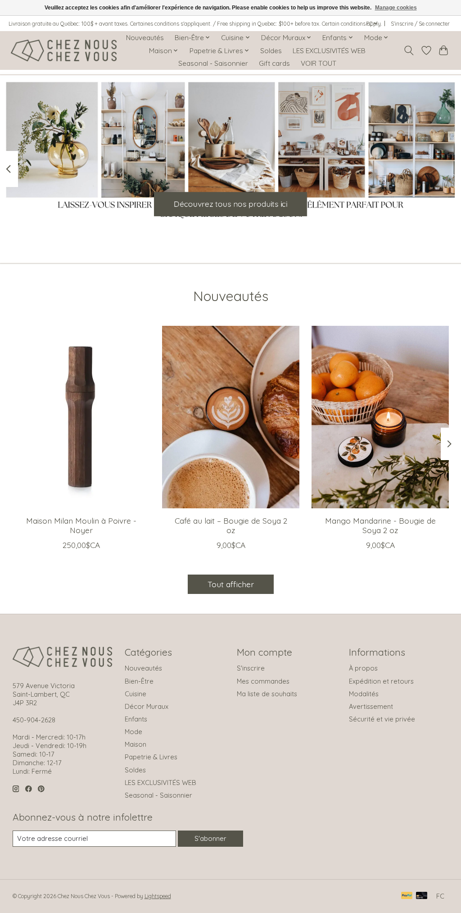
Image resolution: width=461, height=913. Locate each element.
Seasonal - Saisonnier (213, 63)
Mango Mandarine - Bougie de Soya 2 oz (380, 525)
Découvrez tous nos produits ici (230, 204)
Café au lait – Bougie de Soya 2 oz (230, 525)
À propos (363, 668)
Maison (135, 744)
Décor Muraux (146, 706)
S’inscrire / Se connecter (420, 23)
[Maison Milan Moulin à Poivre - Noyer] (81, 417)
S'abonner (210, 838)
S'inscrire (251, 668)
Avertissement (371, 706)
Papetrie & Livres (151, 757)
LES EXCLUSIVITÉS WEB (329, 50)
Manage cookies (396, 8)
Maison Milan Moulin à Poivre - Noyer (81, 525)
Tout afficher (231, 584)
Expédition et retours (381, 681)
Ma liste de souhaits (267, 693)
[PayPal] (407, 896)
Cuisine (135, 693)
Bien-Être (139, 681)
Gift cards (274, 63)
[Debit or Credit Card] (422, 896)
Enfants (136, 719)
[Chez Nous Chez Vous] (64, 50)
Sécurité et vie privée (382, 719)
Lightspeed (158, 896)
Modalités (364, 693)
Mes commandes (263, 681)
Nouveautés (145, 37)
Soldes (271, 50)
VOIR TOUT (318, 63)
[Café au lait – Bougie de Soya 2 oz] (230, 417)
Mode (133, 731)
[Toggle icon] (408, 50)
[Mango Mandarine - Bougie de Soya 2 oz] (380, 417)
